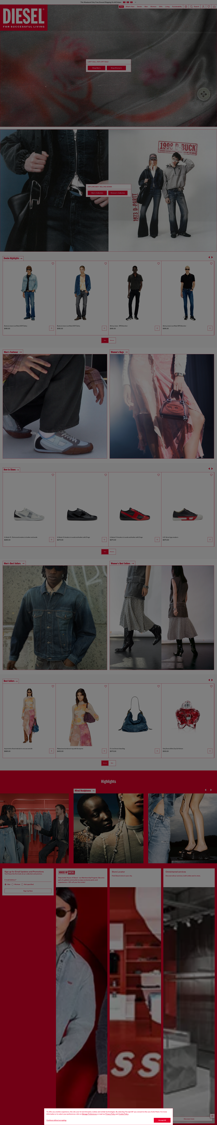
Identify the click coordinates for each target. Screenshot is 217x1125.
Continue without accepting (56, 1120)
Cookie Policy (123, 1114)
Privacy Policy (110, 1114)
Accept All (162, 1120)
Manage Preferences (89, 1114)
